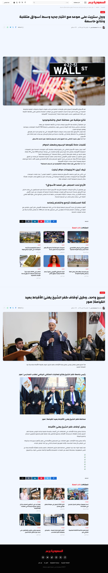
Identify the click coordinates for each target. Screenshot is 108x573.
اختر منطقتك (77, 3)
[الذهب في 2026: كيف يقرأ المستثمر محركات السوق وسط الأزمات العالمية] (30, 261)
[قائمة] (85, 2)
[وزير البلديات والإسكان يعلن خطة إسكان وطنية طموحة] (78, 261)
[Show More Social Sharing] (4, 27)
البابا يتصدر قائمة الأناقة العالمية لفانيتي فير (78, 531)
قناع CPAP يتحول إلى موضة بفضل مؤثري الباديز (54, 505)
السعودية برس (93, 27)
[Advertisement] (54, 41)
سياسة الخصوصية (54, 563)
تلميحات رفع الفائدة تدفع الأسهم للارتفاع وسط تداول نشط (54, 249)
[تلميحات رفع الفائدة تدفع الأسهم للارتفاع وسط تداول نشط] (54, 237)
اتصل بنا (46, 563)
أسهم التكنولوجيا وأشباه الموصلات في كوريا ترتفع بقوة (31, 249)
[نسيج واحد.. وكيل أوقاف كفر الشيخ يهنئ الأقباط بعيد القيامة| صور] (54, 336)
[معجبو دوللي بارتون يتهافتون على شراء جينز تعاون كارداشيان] (30, 520)
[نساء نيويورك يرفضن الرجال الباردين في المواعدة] (78, 494)
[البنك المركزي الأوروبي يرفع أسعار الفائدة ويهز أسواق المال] (54, 261)
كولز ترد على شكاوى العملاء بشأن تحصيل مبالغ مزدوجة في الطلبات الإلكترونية (30, 506)
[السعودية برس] (97, 2)
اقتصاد (102, 12)
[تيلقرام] (10, 27)
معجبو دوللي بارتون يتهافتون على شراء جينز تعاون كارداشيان (30, 531)
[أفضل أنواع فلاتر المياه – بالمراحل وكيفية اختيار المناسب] (54, 520)
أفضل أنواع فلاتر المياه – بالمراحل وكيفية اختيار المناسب (54, 531)
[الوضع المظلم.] (17, 2)
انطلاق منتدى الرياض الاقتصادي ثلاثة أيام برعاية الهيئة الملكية (79, 249)
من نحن (40, 563)
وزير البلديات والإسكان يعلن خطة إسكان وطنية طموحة (78, 273)
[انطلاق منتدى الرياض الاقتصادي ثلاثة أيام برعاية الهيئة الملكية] (78, 237)
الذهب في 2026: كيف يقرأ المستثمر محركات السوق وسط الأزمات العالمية (30, 273)
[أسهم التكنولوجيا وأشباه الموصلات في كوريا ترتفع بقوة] (30, 237)
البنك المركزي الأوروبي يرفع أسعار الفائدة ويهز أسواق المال (54, 273)
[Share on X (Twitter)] (13, 27)
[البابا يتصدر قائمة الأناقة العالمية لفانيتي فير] (78, 520)
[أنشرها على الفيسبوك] (15, 27)
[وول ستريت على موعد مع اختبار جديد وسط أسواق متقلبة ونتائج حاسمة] (54, 81)
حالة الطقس (7, 2)
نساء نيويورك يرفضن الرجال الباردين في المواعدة (78, 505)
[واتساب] (7, 27)
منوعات (102, 293)
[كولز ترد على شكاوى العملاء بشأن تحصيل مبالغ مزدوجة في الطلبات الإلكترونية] (30, 494)
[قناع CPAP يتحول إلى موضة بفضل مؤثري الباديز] (54, 494)
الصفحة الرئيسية (65, 563)
